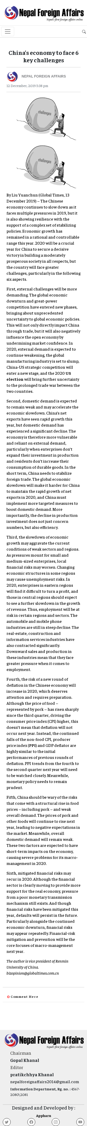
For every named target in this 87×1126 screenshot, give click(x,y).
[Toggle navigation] (7, 31)
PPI (32, 745)
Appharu (43, 1115)
